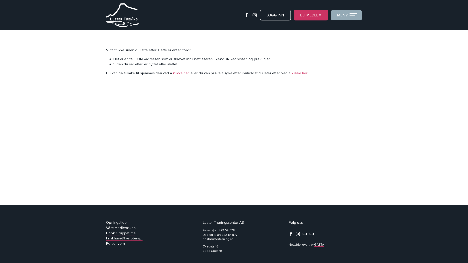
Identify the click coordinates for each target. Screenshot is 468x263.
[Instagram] (254, 15)
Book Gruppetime (120, 233)
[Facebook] (246, 15)
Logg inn (275, 15)
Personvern (115, 243)
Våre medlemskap (121, 227)
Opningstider (117, 222)
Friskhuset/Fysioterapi (124, 238)
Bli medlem (311, 15)
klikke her (180, 73)
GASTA (319, 245)
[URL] (305, 234)
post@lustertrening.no (218, 239)
